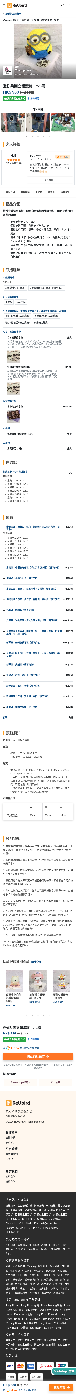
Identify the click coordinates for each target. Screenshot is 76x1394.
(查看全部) (36, 961)
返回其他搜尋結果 (13, 14)
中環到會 (27, 1270)
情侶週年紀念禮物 (20, 1349)
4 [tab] (43, 136)
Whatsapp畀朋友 (21, 1082)
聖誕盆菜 (46, 1293)
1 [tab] (27, 136)
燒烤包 (54, 1288)
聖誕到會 (43, 1266)
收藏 (57, 1082)
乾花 (64, 1244)
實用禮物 (51, 1344)
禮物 (34, 1349)
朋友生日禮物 (25, 1344)
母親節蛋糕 (16, 1210)
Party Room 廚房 (23, 1314)
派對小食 (58, 1284)
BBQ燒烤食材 (20, 1293)
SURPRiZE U (23, 1227)
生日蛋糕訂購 (25, 1205)
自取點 (38, 192)
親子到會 (60, 1279)
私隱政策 (10, 1159)
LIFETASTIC (12, 1232)
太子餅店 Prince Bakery (45, 1227)
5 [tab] (49, 136)
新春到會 (17, 1279)
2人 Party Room (52, 1327)
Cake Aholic (25, 1223)
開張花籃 (56, 1249)
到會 (8, 1266)
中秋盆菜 (32, 1288)
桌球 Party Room (48, 1309)
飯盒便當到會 (32, 1279)
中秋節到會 (21, 1284)
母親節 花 (21, 1249)
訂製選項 (25, 192)
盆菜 (22, 1288)
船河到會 (54, 1266)
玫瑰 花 (45, 1249)
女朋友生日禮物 (33, 1340)
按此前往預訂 (36, 1056)
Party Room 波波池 (51, 1305)
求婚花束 (46, 1244)
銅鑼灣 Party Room (31, 1327)
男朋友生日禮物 (14, 1340)
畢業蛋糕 (15, 1219)
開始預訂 (59, 1387)
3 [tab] (38, 136)
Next (71, 123)
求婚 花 (10, 1249)
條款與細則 (12, 1154)
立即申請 (10, 1137)
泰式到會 (46, 1284)
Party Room (12, 1305)
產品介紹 (10, 192)
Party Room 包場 (30, 1305)
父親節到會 (47, 1279)
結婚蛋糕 (42, 1219)
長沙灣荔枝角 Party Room (38, 1323)
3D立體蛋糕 (55, 1219)
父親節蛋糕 (31, 1210)
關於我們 (10, 1176)
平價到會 (39, 1270)
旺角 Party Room (31, 1318)
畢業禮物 (10, 1344)
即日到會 (34, 1284)
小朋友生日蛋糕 (56, 1210)
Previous (4, 123)
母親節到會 (59, 1293)
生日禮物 (63, 1340)
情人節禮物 (50, 1340)
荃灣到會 (46, 1275)
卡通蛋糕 (51, 1205)
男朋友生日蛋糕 (42, 1214)
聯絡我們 (10, 1181)
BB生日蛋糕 (28, 1219)
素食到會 (62, 1270)
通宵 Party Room (28, 1309)
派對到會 (15, 1270)
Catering (31, 1266)
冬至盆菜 (34, 1293)
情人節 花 (33, 1249)
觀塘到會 (50, 1270)
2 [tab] (32, 136)
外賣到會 (34, 1275)
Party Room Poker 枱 (46, 1314)
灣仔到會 (58, 1275)
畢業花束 (22, 1244)
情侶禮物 (39, 1344)
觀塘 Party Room (52, 1318)
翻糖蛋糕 (39, 1205)
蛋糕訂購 (10, 1205)
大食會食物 (19, 1266)
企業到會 (10, 1275)
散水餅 (42, 1210)
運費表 (51, 192)
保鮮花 (56, 1244)
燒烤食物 (43, 1288)
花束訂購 (10, 1244)
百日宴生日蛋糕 (23, 1214)
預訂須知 (65, 192)
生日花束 (34, 1244)
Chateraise (11, 1223)
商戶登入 (10, 1142)
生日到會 (22, 1275)
